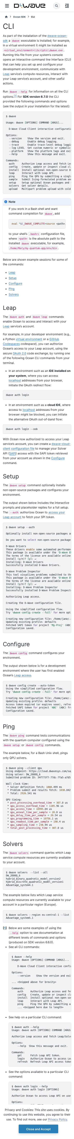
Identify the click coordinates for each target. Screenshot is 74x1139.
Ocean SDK (19, 17)
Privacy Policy (57, 1119)
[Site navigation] (7, 6)
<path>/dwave (38, 223)
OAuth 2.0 (19, 353)
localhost (15, 380)
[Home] (6, 17)
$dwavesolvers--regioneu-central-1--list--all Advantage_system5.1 (38, 916)
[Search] (56, 6)
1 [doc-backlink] (5, 928)
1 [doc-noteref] (15, 95)
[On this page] (67, 6)
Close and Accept (38, 1129)
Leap (6, 74)
